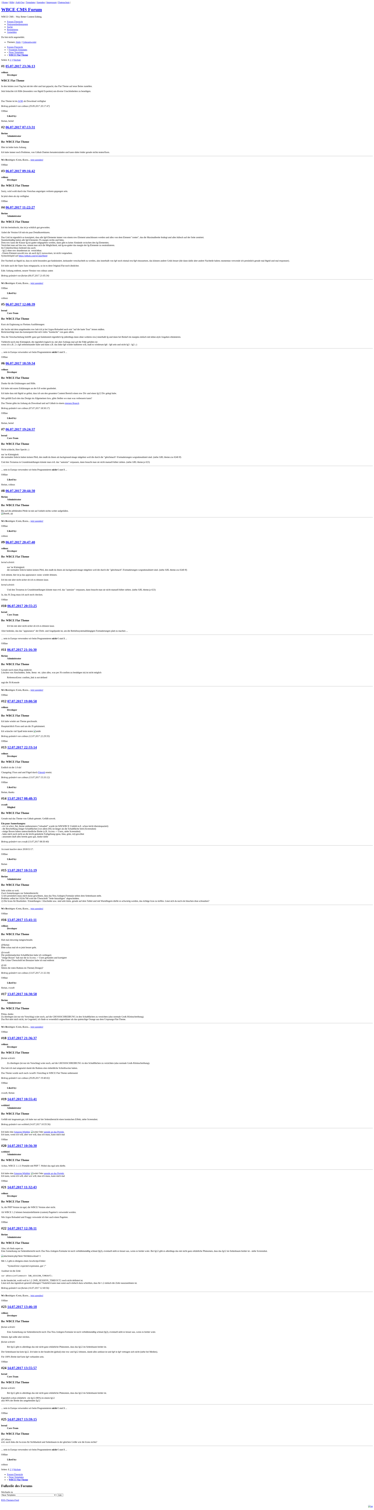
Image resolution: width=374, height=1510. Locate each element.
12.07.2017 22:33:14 (22, 747)
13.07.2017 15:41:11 (22, 920)
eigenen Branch (72, 403)
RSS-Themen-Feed (10, 1500)
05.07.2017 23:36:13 (20, 66)
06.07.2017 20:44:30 (20, 491)
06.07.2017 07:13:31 (20, 127)
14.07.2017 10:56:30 (22, 1146)
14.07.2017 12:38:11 (22, 1228)
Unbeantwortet (29, 42)
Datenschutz (64, 2)
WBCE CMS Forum (21, 9)
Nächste (17, 60)
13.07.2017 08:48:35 (22, 798)
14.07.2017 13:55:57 (22, 1368)
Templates (30, 2)
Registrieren (12, 29)
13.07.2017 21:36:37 (22, 1038)
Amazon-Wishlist (22, 1132)
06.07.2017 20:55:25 (22, 606)
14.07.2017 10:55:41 (22, 1099)
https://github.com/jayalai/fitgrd (33, 256)
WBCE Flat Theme (18, 55)
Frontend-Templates (18, 49)
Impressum (51, 2)
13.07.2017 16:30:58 (22, 994)
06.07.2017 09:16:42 (20, 171)
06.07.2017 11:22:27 (20, 207)
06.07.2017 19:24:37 (20, 429)
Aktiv (18, 42)
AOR (20, 101)
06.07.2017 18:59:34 (20, 363)
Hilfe (11, 2)
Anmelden (12, 32)
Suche (10, 27)
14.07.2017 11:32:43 (22, 1187)
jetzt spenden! (37, 160)
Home (5, 2)
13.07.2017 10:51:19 (22, 870)
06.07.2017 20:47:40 (20, 542)
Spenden (41, 2)
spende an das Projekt (54, 1132)
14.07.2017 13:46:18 (22, 1307)
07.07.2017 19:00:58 (22, 701)
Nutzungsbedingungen (17, 24)
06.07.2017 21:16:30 (22, 650)
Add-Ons (20, 2)
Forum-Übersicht (15, 21)
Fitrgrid (41, 772)
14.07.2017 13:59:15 (22, 1419)
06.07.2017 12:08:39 (20, 304)
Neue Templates (16, 52)
